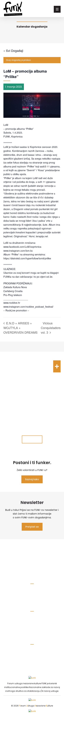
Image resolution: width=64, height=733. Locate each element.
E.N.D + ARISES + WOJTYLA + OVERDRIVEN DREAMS (20, 327)
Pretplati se (32, 526)
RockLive (32, 647)
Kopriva (32, 657)
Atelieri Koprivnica (32, 663)
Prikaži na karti (32, 629)
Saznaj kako (32, 479)
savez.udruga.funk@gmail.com (32, 590)
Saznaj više (32, 439)
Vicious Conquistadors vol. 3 (51, 327)
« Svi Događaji (13, 50)
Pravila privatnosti (32, 596)
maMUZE (32, 652)
